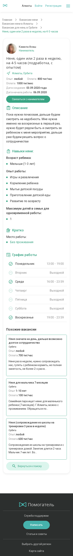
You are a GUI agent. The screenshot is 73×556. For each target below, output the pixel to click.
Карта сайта (36, 550)
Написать (36, 524)
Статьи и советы (36, 534)
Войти (38, 5)
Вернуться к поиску (30, 466)
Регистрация (53, 5)
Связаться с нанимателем (28, 99)
